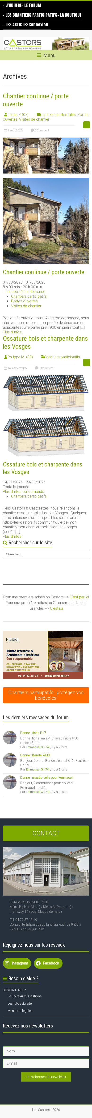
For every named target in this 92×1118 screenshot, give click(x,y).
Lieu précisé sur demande (24, 291)
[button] (43, 655)
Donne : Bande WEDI (35, 755)
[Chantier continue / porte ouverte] (46, 140)
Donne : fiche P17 (33, 733)
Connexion (38, 24)
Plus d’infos (12, 332)
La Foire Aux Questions (25, 996)
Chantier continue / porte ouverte (43, 272)
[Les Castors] (46, 43)
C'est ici (56, 608)
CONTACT (46, 833)
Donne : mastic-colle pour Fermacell (46, 777)
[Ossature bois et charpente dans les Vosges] (46, 377)
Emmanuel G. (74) (38, 747)
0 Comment (41, 130)
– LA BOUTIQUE (69, 15)
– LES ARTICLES (16, 24)
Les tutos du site (20, 1003)
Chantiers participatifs (58, 114)
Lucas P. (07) (18, 114)
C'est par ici (79, 597)
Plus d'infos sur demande (23, 491)
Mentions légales (20, 1011)
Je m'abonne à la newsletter (46, 1077)
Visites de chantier (34, 119)
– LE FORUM (31, 5)
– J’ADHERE (12, 5)
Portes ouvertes (24, 301)
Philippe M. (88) (20, 357)
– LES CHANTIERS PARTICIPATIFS (30, 15)
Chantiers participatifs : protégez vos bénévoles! (46, 695)
